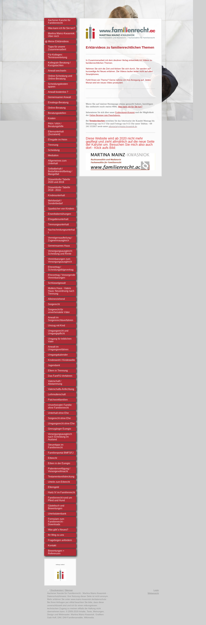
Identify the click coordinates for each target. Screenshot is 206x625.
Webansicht (153, 593)
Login (156, 590)
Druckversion (57, 590)
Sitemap (69, 590)
